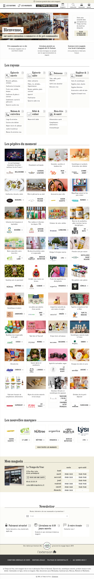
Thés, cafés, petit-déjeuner (55, 79)
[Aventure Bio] (47, 545)
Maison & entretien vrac (13, 132)
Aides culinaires (33, 81)
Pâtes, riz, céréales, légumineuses (34, 85)
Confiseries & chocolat (13, 86)
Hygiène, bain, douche (78, 84)
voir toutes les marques (47, 447)
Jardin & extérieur (12, 129)
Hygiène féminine (76, 87)
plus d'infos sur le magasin (81, 33)
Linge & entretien (11, 119)
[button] (73, 5)
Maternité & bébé (33, 119)
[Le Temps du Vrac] (47, 6)
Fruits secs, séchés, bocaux (12, 90)
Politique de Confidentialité (57, 560)
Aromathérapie (54, 128)
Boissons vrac (54, 87)
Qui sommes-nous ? (79, 560)
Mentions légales (38, 560)
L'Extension (55, 577)
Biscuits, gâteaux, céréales (11, 82)
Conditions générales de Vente (19, 560)
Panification (31, 98)
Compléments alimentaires (54, 123)
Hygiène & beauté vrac (78, 93)
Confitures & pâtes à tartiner (12, 95)
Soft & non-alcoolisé (56, 84)
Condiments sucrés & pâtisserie (13, 101)
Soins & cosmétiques (78, 81)
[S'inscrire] (65, 516)
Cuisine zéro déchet (12, 122)
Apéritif (30, 94)
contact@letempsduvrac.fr (35, 485)
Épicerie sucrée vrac (12, 105)
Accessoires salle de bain (79, 90)
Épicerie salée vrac (34, 101)
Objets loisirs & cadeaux (14, 126)
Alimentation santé (56, 119)
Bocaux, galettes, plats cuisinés (35, 90)
